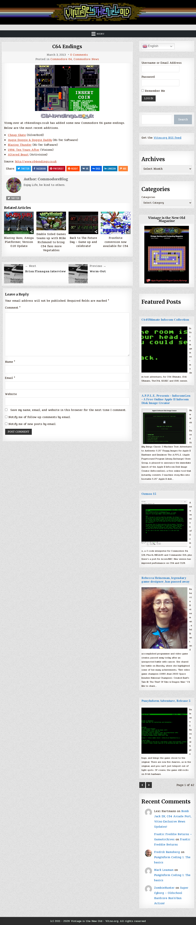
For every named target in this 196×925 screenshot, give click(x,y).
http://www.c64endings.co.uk (36, 161)
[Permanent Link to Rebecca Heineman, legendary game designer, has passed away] (164, 618)
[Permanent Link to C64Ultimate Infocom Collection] (164, 349)
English (152, 46)
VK (87, 168)
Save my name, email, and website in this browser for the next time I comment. (68, 410)
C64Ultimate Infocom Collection (165, 320)
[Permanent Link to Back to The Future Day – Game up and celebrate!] (83, 223)
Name (10, 361)
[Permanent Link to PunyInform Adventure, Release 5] (164, 731)
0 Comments (79, 54)
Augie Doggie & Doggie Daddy (30, 140)
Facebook (41, 168)
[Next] (149, 785)
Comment (12, 307)
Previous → (98, 266)
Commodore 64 (61, 59)
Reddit (74, 168)
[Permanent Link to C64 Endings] (67, 88)
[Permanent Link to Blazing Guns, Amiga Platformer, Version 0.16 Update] (19, 223)
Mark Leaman (163, 870)
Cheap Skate (17, 135)
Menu (100, 33)
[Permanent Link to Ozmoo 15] (164, 524)
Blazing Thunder (20, 144)
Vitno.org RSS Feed (167, 137)
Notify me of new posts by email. (32, 424)
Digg (98, 168)
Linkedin (112, 168)
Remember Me (154, 91)
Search (183, 119)
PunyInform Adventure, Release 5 (165, 701)
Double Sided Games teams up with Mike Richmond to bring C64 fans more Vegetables (51, 242)
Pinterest (58, 168)
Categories (148, 197)
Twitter (25, 168)
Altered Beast (18, 154)
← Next (30, 266)
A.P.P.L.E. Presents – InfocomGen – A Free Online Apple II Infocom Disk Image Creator (165, 399)
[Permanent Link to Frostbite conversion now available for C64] (115, 223)
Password (148, 77)
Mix (124, 168)
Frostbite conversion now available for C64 (115, 242)
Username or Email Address (161, 62)
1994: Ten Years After (23, 149)
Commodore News (86, 59)
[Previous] (142, 785)
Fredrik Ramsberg (167, 852)
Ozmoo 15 (148, 494)
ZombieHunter (164, 887)
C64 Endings (67, 47)
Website (11, 394)
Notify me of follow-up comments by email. (39, 417)
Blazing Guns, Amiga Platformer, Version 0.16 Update (19, 242)
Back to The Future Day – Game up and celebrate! (83, 242)
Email (10, 378)
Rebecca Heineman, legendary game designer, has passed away (165, 580)
